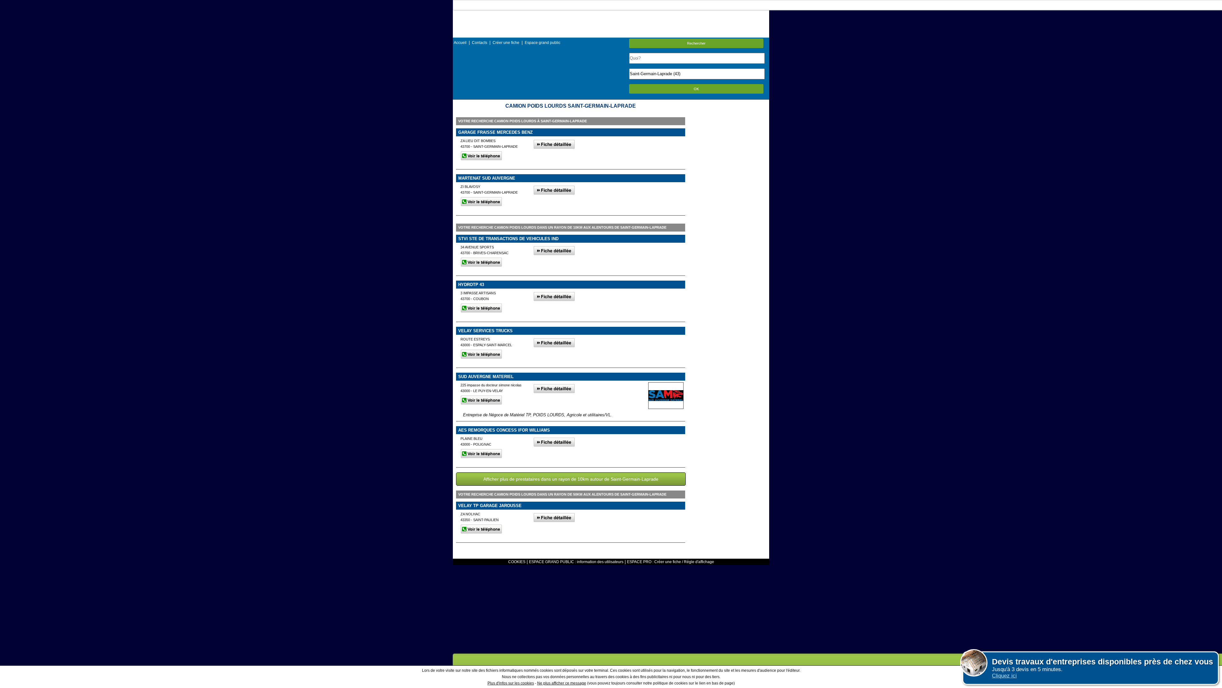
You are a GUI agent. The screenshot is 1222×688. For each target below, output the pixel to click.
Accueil (460, 42)
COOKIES (516, 562)
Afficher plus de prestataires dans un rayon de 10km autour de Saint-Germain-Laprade (570, 479)
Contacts (479, 42)
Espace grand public (542, 42)
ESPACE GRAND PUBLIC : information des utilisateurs (576, 562)
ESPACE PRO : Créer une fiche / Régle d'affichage (670, 562)
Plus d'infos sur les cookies (511, 683)
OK (696, 89)
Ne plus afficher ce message (561, 683)
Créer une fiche (506, 42)
